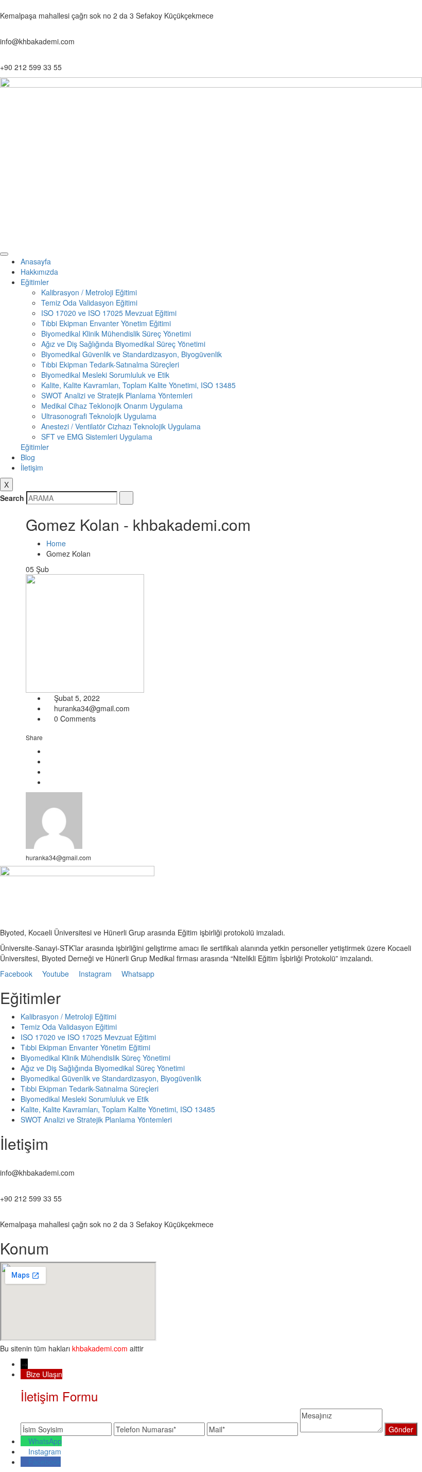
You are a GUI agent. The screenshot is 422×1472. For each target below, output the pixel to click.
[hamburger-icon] (4, 254)
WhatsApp (45, 1441)
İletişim (32, 467)
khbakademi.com (100, 1348)
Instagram (44, 1451)
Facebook (44, 1462)
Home (58, 543)
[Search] (126, 498)
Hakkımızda (39, 271)
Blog (28, 457)
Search (12, 498)
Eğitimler (35, 282)
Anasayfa (36, 261)
